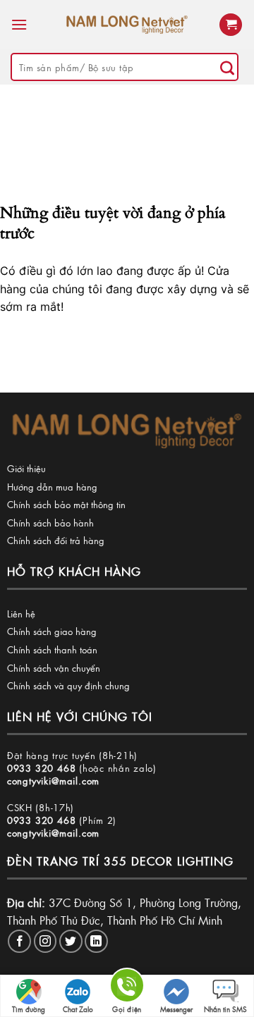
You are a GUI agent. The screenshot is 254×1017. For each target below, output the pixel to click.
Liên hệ (21, 613)
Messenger (176, 1009)
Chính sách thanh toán (52, 649)
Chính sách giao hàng (52, 631)
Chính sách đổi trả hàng (55, 540)
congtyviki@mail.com (53, 781)
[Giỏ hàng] (230, 25)
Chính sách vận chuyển (53, 667)
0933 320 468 (41, 768)
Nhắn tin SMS (225, 1009)
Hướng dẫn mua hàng (52, 486)
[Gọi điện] (127, 988)
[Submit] (227, 67)
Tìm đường (28, 1009)
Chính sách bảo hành (50, 522)
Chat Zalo (78, 1009)
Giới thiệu (26, 468)
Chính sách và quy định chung (68, 685)
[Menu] (19, 24)
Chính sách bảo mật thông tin (66, 504)
